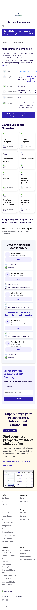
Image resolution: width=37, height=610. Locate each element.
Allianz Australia (27, 159)
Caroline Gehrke (18, 342)
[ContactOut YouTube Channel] (7, 600)
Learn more (7, 465)
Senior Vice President (18, 256)
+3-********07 (13, 355)
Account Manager (17, 275)
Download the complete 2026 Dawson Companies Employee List (18, 314)
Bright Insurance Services (9, 160)
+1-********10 (13, 284)
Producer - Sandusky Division (18, 324)
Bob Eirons (16, 320)
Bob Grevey (16, 253)
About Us (23, 513)
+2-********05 (13, 333)
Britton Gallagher (7, 140)
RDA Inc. (6, 178)
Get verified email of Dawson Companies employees (18, 115)
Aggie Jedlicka (17, 273)
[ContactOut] (11, 3)
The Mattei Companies (25, 140)
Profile (5, 43)
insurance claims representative (16, 345)
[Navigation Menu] (34, 3)
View (18, 259)
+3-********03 (13, 304)
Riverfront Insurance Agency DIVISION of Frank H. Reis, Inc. (9, 202)
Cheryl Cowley (17, 293)
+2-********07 (13, 265)
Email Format (18, 43)
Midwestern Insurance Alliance (25, 202)
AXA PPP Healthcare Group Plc (25, 180)
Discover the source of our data (15, 461)
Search (18, 399)
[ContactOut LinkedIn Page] (3, 600)
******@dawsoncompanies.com (19, 268)
